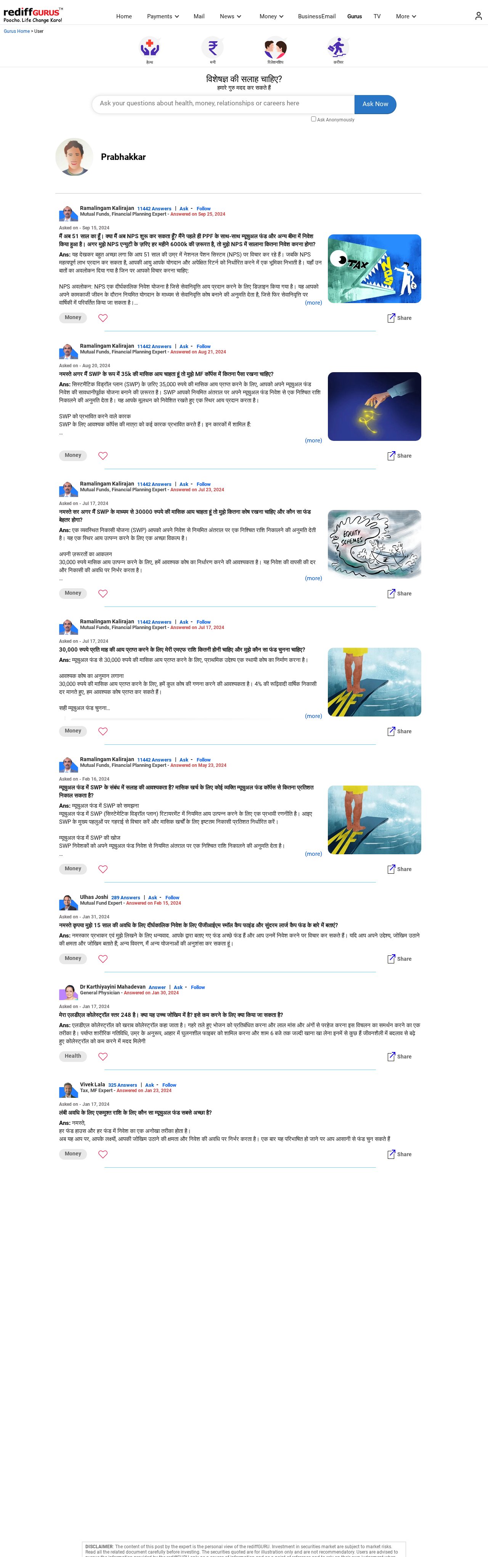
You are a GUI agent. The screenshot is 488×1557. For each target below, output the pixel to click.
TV (377, 16)
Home (124, 16)
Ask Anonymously (336, 120)
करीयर (339, 62)
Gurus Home (17, 31)
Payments (159, 16)
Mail (199, 16)
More (402, 16)
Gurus (354, 16)
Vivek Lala (92, 1084)
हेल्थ (149, 62)
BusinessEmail (317, 16)
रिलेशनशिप (275, 62)
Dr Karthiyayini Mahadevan (113, 987)
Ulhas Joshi (94, 897)
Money (268, 16)
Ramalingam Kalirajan (107, 208)
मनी (212, 62)
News (227, 16)
